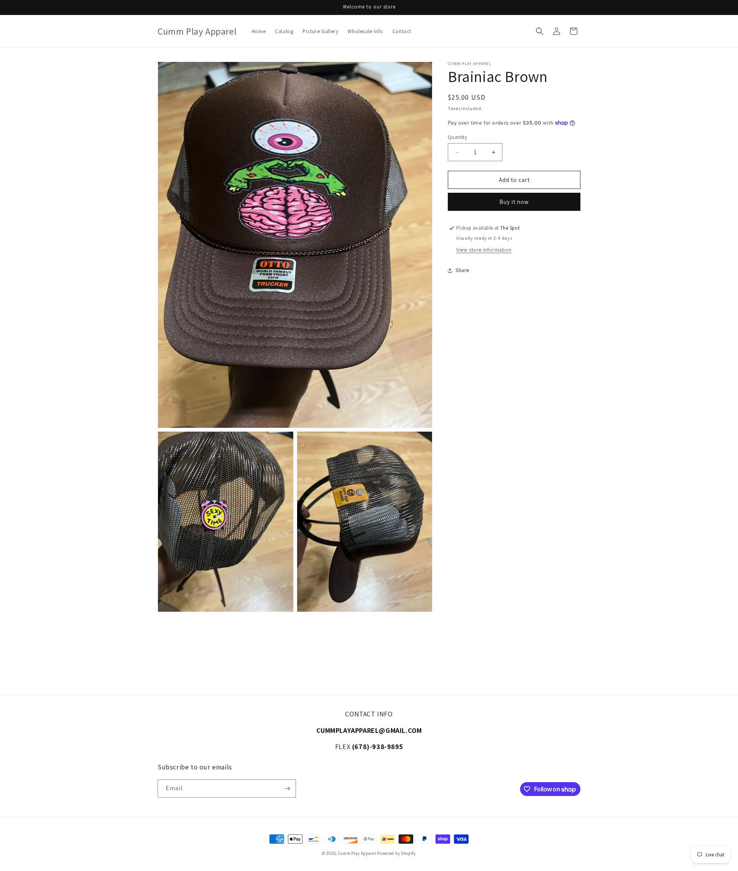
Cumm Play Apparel (357, 853)
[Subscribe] (287, 788)
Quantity (457, 137)
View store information (483, 249)
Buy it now (514, 201)
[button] (539, 31)
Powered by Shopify (396, 853)
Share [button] (462, 270)
